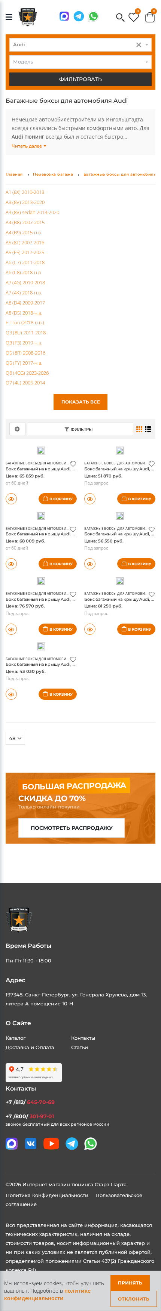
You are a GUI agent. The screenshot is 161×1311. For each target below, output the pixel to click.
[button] (120, 18)
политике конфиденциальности (47, 1294)
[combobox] (80, 44)
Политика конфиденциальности (48, 1195)
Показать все (80, 402)
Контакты (83, 1038)
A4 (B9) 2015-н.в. (24, 232)
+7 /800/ (30, 1116)
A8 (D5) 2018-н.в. (24, 312)
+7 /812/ (30, 1102)
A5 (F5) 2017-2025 (25, 252)
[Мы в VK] (30, 1143)
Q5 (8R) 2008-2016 (25, 352)
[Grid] (139, 429)
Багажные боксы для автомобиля (120, 174)
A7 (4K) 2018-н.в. (24, 292)
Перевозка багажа (53, 174)
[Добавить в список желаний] (73, 463)
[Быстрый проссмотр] (89, 629)
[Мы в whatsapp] (93, 16)
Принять (130, 1283)
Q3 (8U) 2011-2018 (26, 332)
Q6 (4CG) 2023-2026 (27, 373)
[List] (148, 429)
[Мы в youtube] (51, 1143)
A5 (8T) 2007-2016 (25, 242)
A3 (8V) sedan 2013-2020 (32, 212)
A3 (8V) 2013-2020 (25, 202)
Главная (14, 174)
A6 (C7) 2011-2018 (25, 262)
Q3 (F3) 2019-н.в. (24, 342)
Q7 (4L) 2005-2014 (25, 382)
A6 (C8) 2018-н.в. (24, 272)
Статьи (79, 1047)
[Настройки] (17, 429)
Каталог (15, 1038)
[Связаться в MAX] (64, 16)
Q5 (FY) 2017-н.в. (24, 362)
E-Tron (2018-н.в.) (25, 322)
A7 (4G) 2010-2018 (25, 282)
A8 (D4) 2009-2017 (25, 302)
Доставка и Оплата (30, 1047)
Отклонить (133, 1299)
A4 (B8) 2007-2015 (25, 222)
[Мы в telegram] (79, 16)
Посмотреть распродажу (72, 828)
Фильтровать (80, 79)
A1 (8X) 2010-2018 (25, 192)
